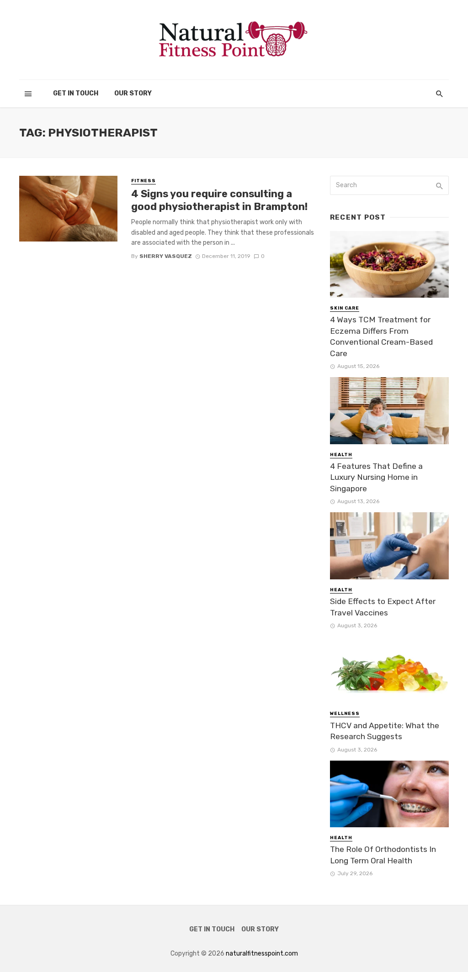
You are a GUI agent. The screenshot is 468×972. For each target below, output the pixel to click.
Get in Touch (75, 93)
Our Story (133, 93)
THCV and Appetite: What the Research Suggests (384, 731)
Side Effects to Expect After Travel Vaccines (383, 607)
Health (341, 454)
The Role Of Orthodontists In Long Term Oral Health (383, 855)
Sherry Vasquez (165, 256)
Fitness (143, 181)
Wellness (345, 713)
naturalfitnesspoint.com (262, 953)
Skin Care (344, 308)
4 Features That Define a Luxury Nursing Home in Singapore (376, 477)
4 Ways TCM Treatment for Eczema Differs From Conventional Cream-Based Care (381, 336)
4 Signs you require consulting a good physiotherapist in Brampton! (219, 200)
